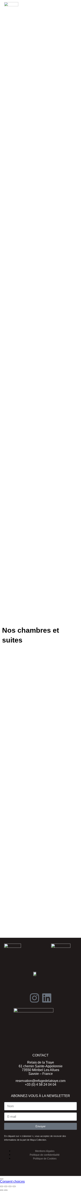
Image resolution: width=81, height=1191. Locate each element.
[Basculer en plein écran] (5, 1186)
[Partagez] (10, 1186)
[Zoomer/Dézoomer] (1, 1186)
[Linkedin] (47, 998)
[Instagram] (34, 998)
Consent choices (12, 1181)
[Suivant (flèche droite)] (5, 1190)
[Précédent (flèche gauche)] (1, 1190)
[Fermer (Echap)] (14, 1186)
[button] (69, 6)
